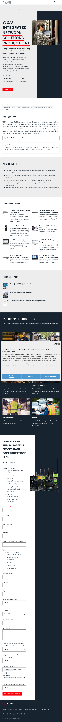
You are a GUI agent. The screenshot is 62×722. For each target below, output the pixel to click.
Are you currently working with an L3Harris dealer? (13, 656)
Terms (41, 709)
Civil (4, 105)
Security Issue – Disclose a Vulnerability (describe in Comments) (15, 489)
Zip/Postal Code (8, 620)
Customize (30, 376)
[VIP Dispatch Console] (46, 258)
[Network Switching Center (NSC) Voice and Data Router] (16, 230)
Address (5, 582)
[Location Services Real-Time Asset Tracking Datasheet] (31, 303)
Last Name (6, 515)
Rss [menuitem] (24, 713)
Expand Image (58, 43)
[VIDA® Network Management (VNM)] (46, 245)
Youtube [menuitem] (17, 713)
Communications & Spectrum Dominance (29, 105)
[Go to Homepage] (8, 703)
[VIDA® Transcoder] (16, 258)
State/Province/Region (10, 599)
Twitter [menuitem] (10, 713)
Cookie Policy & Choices (31, 709)
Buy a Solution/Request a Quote (15, 472)
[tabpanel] (31, 148)
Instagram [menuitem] (14, 713)
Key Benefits (22, 78)
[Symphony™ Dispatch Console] (46, 229)
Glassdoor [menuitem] (21, 713)
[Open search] (55, 2)
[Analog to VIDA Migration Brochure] (31, 286)
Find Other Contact (9, 462)
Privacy (20, 709)
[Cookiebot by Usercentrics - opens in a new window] (53, 344)
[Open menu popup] (58, 2)
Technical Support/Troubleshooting (15, 480)
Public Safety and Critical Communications (16, 107)
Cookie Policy (54, 365)
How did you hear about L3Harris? (14, 684)
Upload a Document (9, 666)
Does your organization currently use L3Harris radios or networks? (13, 645)
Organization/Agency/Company (13, 541)
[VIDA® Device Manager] (16, 244)
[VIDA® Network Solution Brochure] (31, 294)
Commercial (11, 105)
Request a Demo (12, 476)
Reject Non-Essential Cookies (11, 376)
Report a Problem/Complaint (13, 495)
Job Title (5, 533)
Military (9, 562)
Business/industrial (13, 565)
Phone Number (7, 573)
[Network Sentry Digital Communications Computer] (46, 215)
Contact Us (7, 89)
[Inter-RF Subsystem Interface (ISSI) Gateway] (16, 215)
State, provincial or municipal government (14, 553)
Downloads (22, 82)
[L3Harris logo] (7, 2)
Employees (13, 709)
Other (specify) (11, 568)
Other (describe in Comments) (12, 500)
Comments (6, 628)
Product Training (12, 484)
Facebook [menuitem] (3, 713)
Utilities (6, 109)
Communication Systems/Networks (41, 107)
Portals (46, 709)
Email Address (7, 524)
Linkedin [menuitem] (7, 713)
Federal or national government (13, 558)
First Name (6, 507)
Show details (53, 371)
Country (5, 611)
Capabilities (10, 9)
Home (4, 9)
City (4, 591)
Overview (7, 78)
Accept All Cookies (50, 376)
